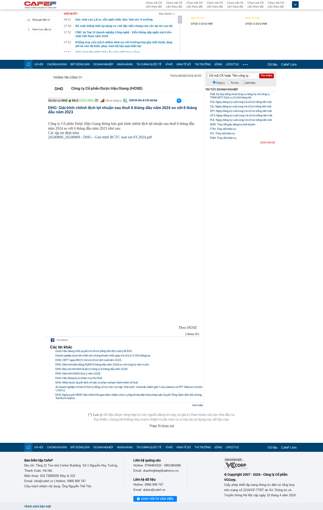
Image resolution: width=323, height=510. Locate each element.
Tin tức (235, 82)
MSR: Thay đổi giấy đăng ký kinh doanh (232, 124)
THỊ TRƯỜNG (203, 64)
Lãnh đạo (250, 82)
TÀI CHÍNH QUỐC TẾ (149, 64)
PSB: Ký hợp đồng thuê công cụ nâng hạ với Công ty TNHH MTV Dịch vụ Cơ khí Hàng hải (240, 95)
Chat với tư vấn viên (157, 499)
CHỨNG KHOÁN (57, 64)
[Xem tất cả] (267, 142)
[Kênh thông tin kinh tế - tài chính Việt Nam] (40, 5)
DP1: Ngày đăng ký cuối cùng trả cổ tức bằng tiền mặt (241, 111)
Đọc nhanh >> (167, 13)
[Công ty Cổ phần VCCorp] (236, 468)
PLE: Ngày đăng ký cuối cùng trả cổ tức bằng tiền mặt (241, 120)
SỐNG (218, 64)
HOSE (192, 327)
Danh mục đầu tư (41, 29)
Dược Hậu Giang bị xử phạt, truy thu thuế (78, 378)
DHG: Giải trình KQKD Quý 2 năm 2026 (77, 373)
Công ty (220, 82)
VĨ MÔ (169, 64)
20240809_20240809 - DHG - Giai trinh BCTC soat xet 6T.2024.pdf (100, 137)
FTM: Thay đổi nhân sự (223, 129)
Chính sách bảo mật (37, 506)
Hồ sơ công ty (113, 100)
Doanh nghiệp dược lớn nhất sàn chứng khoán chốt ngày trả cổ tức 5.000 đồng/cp (102, 355)
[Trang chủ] (28, 64)
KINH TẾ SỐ (184, 64)
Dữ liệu (272, 64)
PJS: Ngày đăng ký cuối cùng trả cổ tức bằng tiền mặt (241, 102)
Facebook (62, 340)
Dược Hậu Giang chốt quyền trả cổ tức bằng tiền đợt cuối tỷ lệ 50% (93, 351)
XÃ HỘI (38, 64)
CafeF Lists (289, 64)
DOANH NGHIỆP (103, 64)
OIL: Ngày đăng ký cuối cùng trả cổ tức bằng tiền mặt (240, 106)
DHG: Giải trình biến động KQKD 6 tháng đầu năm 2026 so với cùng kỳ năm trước (102, 364)
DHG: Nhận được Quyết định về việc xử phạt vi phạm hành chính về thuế (96, 382)
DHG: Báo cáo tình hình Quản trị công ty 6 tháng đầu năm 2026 (91, 369)
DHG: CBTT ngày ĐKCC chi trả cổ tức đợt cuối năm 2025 (88, 360)
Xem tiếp (197, 405)
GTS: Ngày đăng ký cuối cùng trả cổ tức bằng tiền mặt (241, 115)
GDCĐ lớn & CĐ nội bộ (143, 100)
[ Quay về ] (192, 334)
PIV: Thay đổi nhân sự (222, 133)
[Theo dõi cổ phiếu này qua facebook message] (179, 101)
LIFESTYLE (232, 64)
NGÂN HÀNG (125, 64)
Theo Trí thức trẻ (161, 426)
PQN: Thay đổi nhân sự (223, 138)
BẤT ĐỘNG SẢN (80, 64)
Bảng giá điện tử (41, 19)
